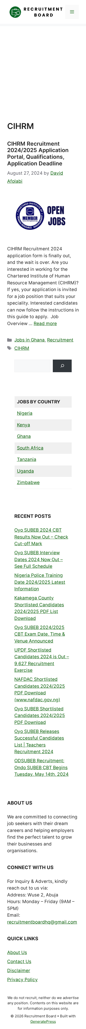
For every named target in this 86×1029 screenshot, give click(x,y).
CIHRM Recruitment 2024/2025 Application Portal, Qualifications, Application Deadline (38, 153)
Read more (45, 323)
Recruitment (60, 340)
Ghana (24, 436)
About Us (17, 952)
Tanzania (26, 459)
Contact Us (19, 961)
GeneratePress (43, 1021)
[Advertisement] (43, 69)
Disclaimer (18, 970)
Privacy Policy (22, 979)
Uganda (25, 471)
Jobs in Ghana (29, 340)
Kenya (23, 425)
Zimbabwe (28, 482)
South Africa (30, 448)
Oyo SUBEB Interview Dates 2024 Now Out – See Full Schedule (38, 559)
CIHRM (21, 348)
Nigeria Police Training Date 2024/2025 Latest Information (39, 582)
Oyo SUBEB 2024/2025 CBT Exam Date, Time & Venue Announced (39, 634)
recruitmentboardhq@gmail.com (42, 922)
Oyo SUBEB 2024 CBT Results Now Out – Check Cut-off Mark (41, 536)
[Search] (62, 366)
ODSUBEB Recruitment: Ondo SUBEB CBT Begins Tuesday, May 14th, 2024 (41, 767)
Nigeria (24, 413)
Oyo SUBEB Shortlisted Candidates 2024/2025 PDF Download (39, 715)
